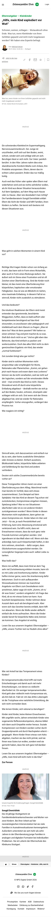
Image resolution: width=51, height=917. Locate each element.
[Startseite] (6, 864)
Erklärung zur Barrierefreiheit (31, 905)
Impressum (30, 909)
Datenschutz (38, 902)
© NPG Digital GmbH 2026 (25, 880)
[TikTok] (28, 886)
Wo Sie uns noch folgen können (27, 893)
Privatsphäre (12, 902)
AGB (30, 902)
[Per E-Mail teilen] (35, 59)
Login (47, 4)
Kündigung (11, 909)
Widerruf (40, 909)
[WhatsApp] (23, 886)
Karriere (23, 902)
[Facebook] (33, 886)
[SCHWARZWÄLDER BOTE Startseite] (25, 4)
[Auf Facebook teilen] (29, 59)
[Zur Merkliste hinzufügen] (47, 59)
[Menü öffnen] (3, 5)
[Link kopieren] (24, 60)
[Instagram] (18, 886)
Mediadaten (13, 905)
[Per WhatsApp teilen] (41, 60)
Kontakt (21, 909)
